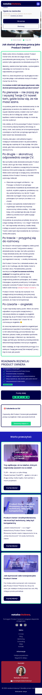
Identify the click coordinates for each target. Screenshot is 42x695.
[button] (38, 4)
